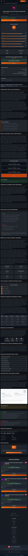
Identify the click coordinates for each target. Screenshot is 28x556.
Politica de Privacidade (14, 537)
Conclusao (16, 86)
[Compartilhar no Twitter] (7, 80)
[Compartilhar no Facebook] (6, 80)
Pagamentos (12, 86)
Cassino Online (14, 531)
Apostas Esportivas (14, 528)
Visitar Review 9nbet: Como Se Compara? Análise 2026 (14, 452)
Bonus (6, 86)
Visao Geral (2, 86)
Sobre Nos (14, 522)
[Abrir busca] (19, 1)
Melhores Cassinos (14, 521)
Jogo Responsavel (14, 541)
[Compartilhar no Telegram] (11, 80)
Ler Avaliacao (14, 473)
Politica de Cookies (14, 540)
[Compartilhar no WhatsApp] (9, 80)
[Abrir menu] (26, 1)
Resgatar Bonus (13, 20)
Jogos (8, 86)
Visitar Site (14, 491)
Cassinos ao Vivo (14, 532)
